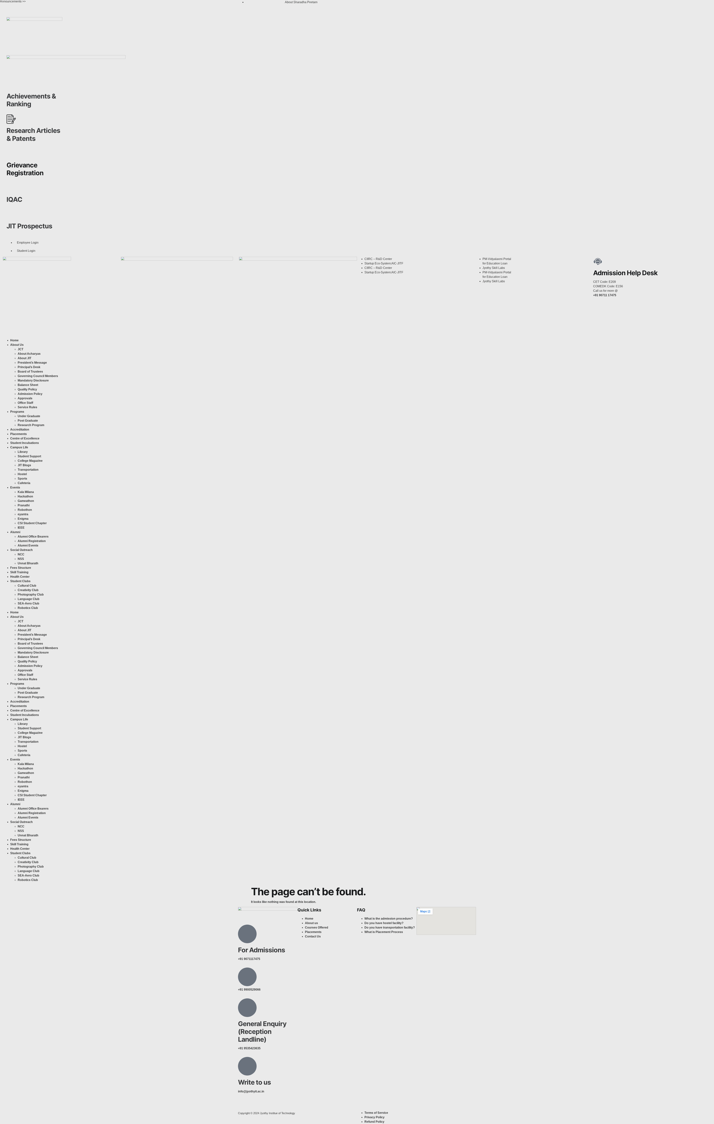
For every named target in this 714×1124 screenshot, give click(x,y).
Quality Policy (27, 389)
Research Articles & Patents (33, 134)
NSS (21, 558)
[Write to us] (247, 1066)
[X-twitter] (381, 4)
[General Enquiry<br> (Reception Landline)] (247, 1007)
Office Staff (25, 402)
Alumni (15, 532)
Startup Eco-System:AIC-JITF (383, 263)
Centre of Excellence (24, 438)
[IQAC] (11, 188)
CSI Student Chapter (32, 523)
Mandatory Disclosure (33, 380)
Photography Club (31, 594)
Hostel (22, 474)
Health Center (20, 576)
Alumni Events (28, 545)
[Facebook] (361, 4)
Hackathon (25, 496)
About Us (17, 344)
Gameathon (26, 500)
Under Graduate (29, 416)
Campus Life (19, 447)
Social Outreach (21, 550)
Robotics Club (28, 607)
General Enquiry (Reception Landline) (262, 1031)
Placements (18, 434)
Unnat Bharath (28, 563)
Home (14, 340)
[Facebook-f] (242, 1104)
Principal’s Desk (29, 367)
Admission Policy (30, 393)
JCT (20, 349)
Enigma (23, 518)
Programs (17, 411)
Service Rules (27, 407)
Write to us (254, 1082)
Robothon (25, 509)
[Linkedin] (391, 4)
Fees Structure (20, 567)
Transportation (28, 469)
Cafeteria (24, 483)
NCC (21, 554)
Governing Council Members (38, 376)
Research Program (31, 425)
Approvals (25, 398)
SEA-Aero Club (28, 603)
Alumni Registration (32, 541)
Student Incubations (24, 442)
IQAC (14, 199)
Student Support (29, 456)
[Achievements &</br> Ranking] (11, 84)
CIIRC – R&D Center (378, 259)
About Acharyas (29, 353)
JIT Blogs (24, 465)
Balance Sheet (28, 384)
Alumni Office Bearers (33, 536)
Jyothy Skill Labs (494, 267)
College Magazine (30, 460)
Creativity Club (28, 590)
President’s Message (32, 362)
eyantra (23, 514)
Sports (22, 478)
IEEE (21, 527)
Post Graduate (28, 420)
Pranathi (24, 505)
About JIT (24, 358)
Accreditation (19, 429)
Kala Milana (26, 492)
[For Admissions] (247, 934)
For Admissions (261, 950)
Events (15, 487)
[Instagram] (371, 4)
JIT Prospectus (29, 226)
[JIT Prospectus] (11, 214)
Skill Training (19, 572)
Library (23, 451)
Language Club (28, 599)
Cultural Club (27, 585)
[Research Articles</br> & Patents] (11, 119)
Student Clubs (20, 581)
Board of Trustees (30, 371)
